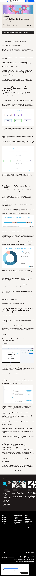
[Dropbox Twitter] (2, 552)
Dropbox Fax (4, 521)
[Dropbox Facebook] (4, 552)
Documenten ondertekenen (18, 520)
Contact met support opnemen (28, 522)
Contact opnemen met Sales (14, 1)
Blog (4, 16)
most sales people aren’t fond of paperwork (18, 241)
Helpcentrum (27, 517)
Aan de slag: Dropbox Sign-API (29, 529)
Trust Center (4, 545)
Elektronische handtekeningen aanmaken (18, 528)
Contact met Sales (28, 519)
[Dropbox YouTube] (6, 552)
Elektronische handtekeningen (16, 518)
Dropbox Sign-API (5, 519)
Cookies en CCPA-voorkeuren (28, 525)
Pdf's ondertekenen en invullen (17, 523)
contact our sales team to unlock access (10, 408)
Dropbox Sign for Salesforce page (21, 466)
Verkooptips (7, 16)
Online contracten (16, 525)
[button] (22, 1)
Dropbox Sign (4, 517)
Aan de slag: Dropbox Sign (29, 527)
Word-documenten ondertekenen (17, 532)
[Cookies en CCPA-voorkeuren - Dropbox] (15, 569)
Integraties (3, 523)
